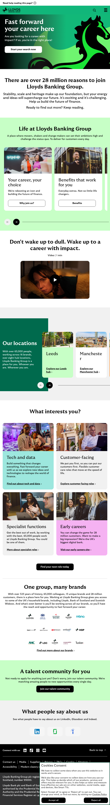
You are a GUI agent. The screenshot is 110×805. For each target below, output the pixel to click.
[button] (16, 222)
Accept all (53, 800)
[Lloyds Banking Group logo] (11, 10)
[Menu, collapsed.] (105, 10)
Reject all (96, 800)
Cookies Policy (99, 794)
